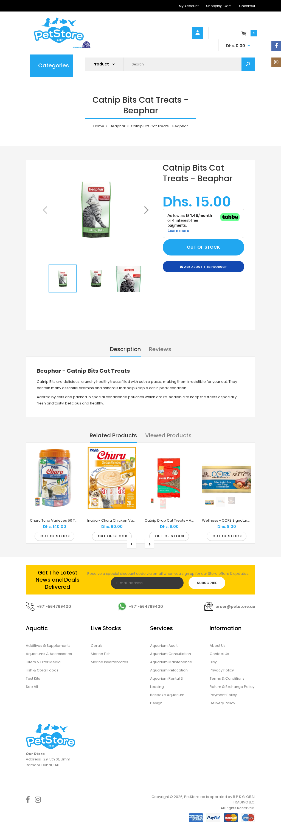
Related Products (113, 435)
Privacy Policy (222, 670)
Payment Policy (223, 694)
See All (32, 686)
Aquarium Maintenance (171, 662)
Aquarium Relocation (169, 670)
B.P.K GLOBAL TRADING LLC (244, 799)
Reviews (160, 349)
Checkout (247, 6)
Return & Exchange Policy (232, 686)
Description (125, 349)
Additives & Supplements (48, 645)
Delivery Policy (222, 703)
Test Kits (33, 678)
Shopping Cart (218, 6)
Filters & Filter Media (43, 662)
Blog (214, 662)
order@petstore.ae (235, 606)
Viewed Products (168, 435)
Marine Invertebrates (109, 662)
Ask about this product (205, 267)
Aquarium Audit (164, 645)
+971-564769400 (54, 606)
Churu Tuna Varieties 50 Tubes (57, 520)
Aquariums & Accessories (49, 653)
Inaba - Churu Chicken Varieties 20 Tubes (124, 520)
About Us (218, 645)
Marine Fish (101, 653)
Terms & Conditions (227, 678)
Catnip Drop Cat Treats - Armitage (175, 520)
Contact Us (219, 653)
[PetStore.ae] (59, 47)
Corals (97, 645)
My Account (189, 6)
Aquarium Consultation (170, 653)
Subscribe (207, 582)
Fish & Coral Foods (42, 670)
